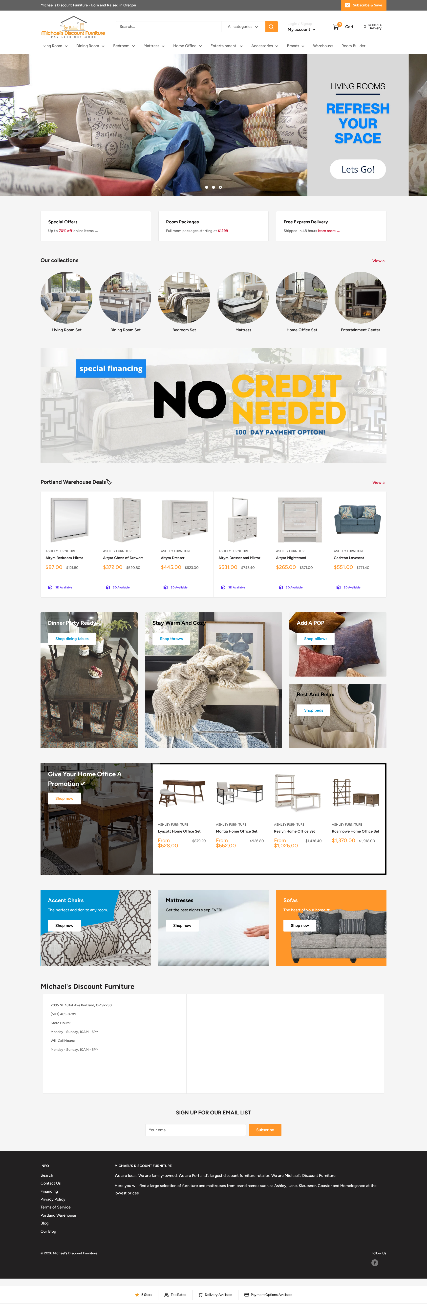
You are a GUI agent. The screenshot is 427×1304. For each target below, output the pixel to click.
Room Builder (353, 45)
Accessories (262, 45)
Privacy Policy (53, 1199)
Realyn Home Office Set (294, 831)
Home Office (184, 45)
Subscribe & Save (367, 5)
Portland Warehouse (58, 1215)
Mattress (151, 45)
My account (299, 29)
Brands (293, 45)
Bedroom (121, 45)
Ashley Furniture (60, 551)
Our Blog (48, 1231)
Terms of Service (56, 1207)
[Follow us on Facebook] (374, 1262)
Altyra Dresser (172, 558)
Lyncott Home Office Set (179, 831)
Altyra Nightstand (291, 558)
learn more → (329, 231)
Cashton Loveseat (349, 558)
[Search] (271, 26)
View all (379, 260)
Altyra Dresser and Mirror (239, 558)
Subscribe (265, 1130)
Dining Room (87, 45)
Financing (49, 1191)
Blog (44, 1223)
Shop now (64, 798)
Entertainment (224, 45)
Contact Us (51, 1183)
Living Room (51, 45)
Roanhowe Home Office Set (355, 831)
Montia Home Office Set (236, 831)
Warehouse (323, 45)
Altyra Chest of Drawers (123, 558)
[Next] (386, 297)
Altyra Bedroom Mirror (64, 558)
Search (47, 1175)
